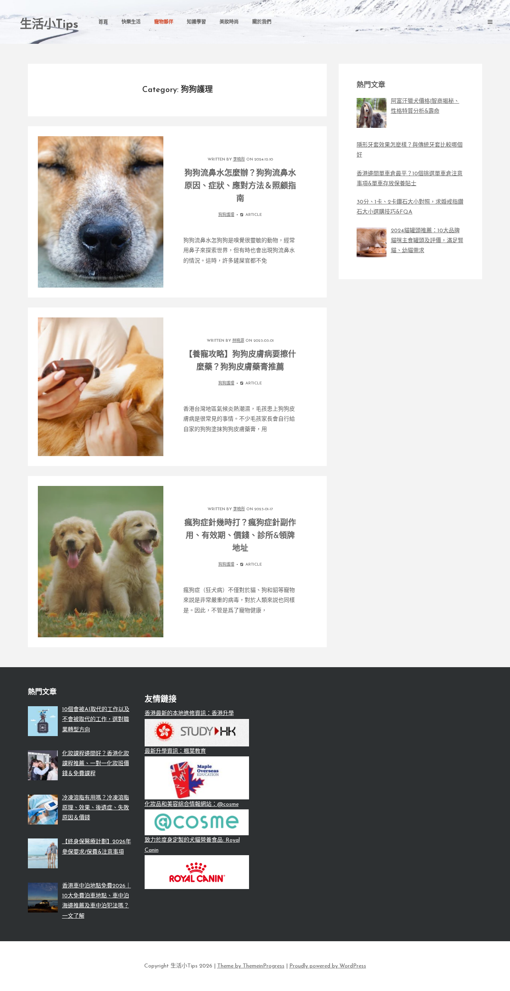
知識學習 (196, 22)
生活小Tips (49, 25)
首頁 (103, 22)
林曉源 (238, 341)
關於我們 (261, 22)
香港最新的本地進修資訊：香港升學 (189, 714)
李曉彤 (239, 159)
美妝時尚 (229, 22)
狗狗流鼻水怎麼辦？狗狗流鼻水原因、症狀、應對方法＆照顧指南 (240, 186)
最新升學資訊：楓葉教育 (175, 751)
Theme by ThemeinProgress (250, 966)
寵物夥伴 (163, 22)
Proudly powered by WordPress (327, 966)
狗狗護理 (226, 215)
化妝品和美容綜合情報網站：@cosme (192, 804)
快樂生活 (131, 22)
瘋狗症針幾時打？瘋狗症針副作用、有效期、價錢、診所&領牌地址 (240, 536)
